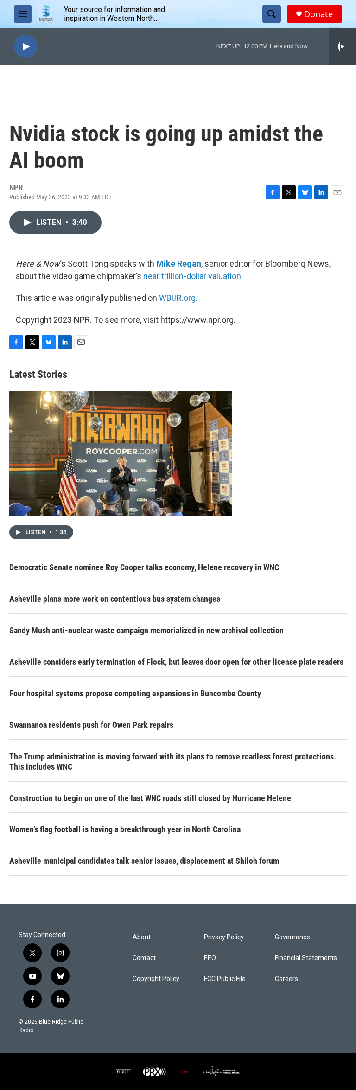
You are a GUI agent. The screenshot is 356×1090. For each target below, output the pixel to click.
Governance (292, 937)
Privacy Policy (224, 937)
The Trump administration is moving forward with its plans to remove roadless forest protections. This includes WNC (172, 761)
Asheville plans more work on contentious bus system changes (114, 599)
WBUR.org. (178, 298)
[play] (25, 46)
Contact (144, 958)
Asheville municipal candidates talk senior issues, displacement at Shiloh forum (144, 861)
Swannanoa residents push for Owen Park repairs (91, 725)
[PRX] (154, 1071)
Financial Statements (306, 958)
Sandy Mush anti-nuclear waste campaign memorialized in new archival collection (146, 630)
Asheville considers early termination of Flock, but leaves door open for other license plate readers (176, 662)
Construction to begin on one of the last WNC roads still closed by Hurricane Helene (150, 798)
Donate (318, 14)
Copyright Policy (156, 978)
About (142, 937)
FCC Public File (225, 978)
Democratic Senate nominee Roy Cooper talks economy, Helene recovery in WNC (144, 567)
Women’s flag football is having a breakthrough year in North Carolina (125, 829)
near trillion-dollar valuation (192, 276)
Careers (286, 978)
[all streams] (342, 46)
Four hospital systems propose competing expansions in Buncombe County (135, 693)
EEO (210, 958)
